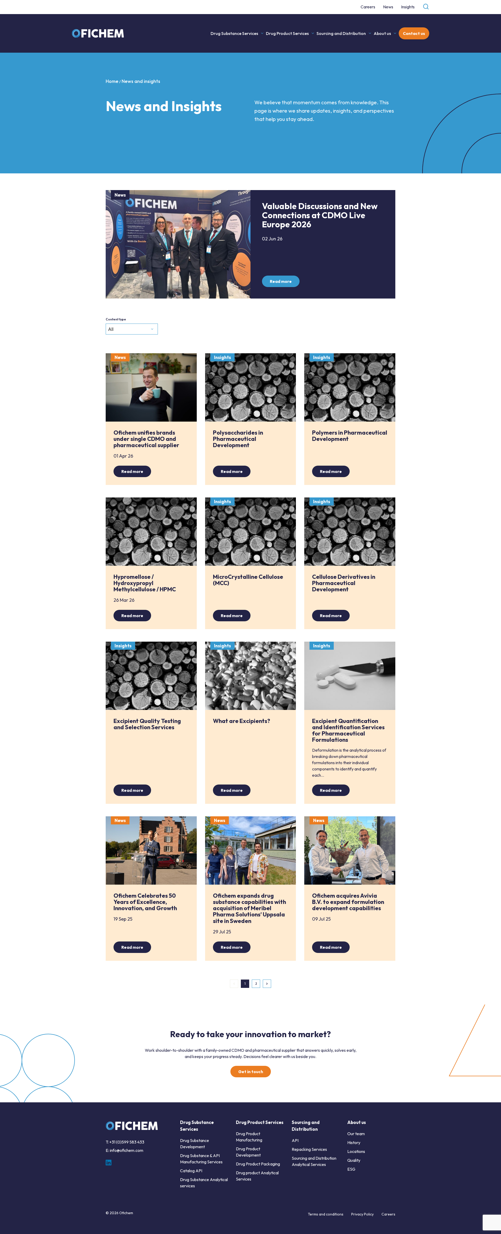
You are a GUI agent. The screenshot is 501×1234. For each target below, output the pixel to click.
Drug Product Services (287, 33)
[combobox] (132, 329)
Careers (368, 7)
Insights (408, 7)
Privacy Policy (362, 1214)
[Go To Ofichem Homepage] (132, 1126)
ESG (351, 1169)
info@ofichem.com (126, 1150)
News (388, 7)
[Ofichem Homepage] (98, 33)
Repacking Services (309, 1149)
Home (112, 81)
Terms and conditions (325, 1214)
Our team (356, 1133)
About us (382, 33)
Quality (353, 1160)
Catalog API (191, 1170)
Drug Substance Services (234, 33)
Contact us (414, 33)
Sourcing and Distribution (341, 33)
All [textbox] (111, 329)
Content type (116, 319)
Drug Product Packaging (258, 1163)
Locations (356, 1151)
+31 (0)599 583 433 (126, 1142)
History (353, 1142)
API (295, 1140)
